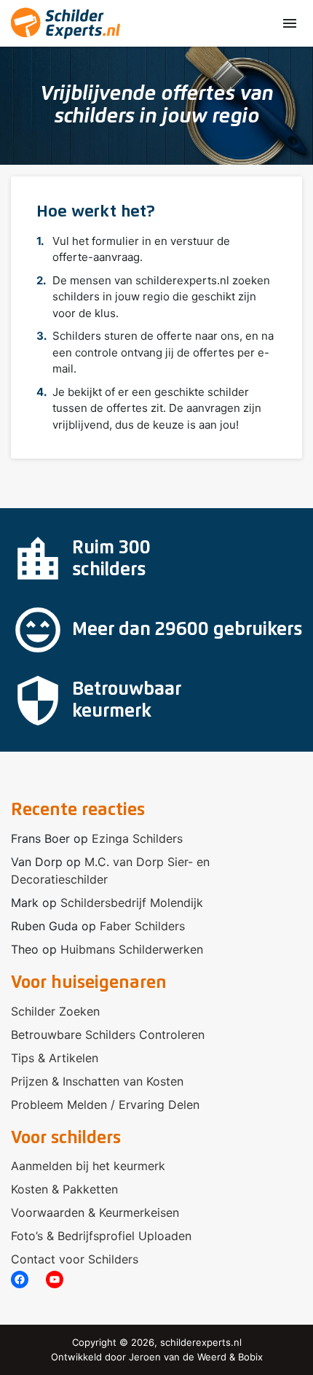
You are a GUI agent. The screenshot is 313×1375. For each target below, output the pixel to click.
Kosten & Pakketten (64, 1189)
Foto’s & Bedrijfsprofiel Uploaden (101, 1235)
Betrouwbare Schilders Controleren (108, 1034)
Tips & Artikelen (54, 1058)
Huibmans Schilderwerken (131, 949)
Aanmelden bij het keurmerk (88, 1165)
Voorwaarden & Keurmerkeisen (95, 1212)
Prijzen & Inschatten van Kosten (97, 1081)
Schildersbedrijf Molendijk (131, 902)
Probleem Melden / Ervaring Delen (105, 1104)
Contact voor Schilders (74, 1259)
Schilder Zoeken (55, 1011)
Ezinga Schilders (137, 838)
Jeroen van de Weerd (177, 1357)
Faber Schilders (142, 926)
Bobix (250, 1357)
